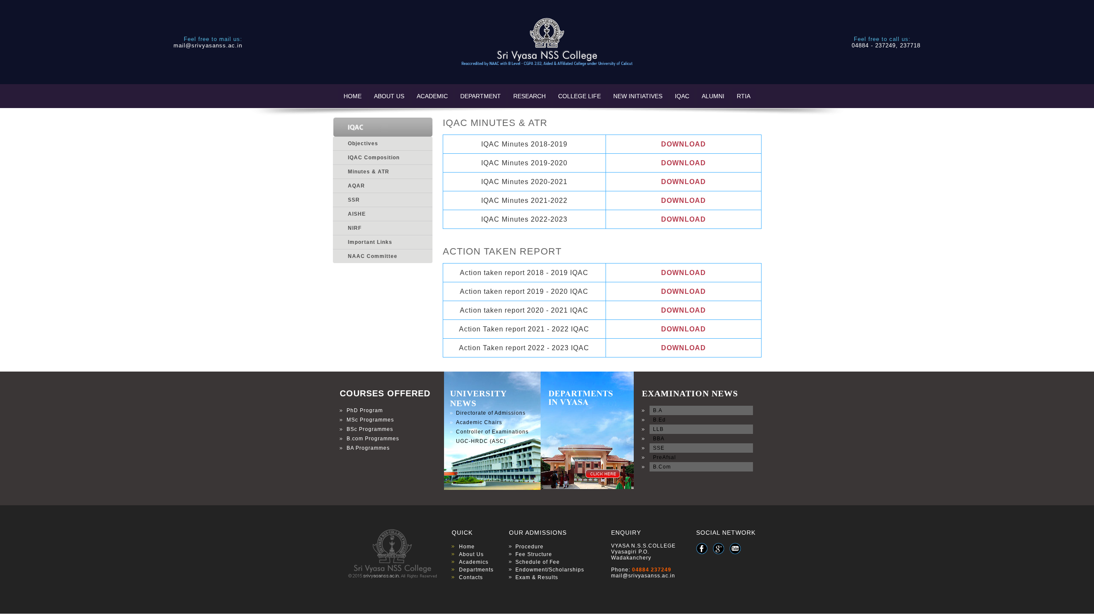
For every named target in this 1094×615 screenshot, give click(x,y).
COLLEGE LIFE (579, 96)
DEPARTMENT (480, 96)
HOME (353, 96)
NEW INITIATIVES (637, 96)
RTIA (743, 96)
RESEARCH (529, 96)
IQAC (682, 96)
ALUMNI (713, 96)
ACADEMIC (432, 96)
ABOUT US (389, 96)
